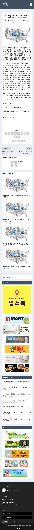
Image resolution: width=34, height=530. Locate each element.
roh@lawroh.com (9, 121)
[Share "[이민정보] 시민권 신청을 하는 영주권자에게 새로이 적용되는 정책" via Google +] (12, 133)
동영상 (11, 382)
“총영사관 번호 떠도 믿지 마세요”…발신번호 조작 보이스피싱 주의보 (17, 412)
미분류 (11, 402)
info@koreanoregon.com (14, 504)
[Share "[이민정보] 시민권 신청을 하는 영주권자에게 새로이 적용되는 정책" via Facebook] (6, 133)
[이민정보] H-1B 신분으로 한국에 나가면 (16, 266)
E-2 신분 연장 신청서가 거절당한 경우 (15, 244)
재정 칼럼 (12, 421)
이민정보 (26, 20)
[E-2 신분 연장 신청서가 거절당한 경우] (17, 233)
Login (5, 522)
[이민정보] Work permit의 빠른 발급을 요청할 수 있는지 (16, 220)
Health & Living (13, 389)
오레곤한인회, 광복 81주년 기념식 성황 (13, 406)
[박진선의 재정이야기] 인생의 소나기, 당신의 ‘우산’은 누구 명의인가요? (16, 419)
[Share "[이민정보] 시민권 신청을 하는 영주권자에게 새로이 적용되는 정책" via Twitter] (9, 133)
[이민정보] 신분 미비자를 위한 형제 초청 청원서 (16, 196)
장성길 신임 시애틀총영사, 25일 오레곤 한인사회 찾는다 (16, 394)
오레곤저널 (12, 20)
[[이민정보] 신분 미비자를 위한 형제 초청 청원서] (17, 185)
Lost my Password (14, 522)
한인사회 (12, 396)
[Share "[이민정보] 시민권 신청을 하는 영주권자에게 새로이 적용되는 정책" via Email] (15, 136)
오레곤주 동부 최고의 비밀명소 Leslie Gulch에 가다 (16, 381)
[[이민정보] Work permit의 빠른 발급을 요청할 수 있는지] (17, 209)
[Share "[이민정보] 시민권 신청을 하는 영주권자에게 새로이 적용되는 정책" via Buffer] (24, 133)
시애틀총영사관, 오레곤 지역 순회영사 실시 (14, 401)
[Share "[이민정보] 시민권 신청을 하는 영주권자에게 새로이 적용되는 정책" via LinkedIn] (21, 133)
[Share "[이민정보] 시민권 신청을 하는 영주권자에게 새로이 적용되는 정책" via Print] (18, 136)
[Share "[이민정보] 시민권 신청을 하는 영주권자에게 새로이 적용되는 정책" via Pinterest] (18, 133)
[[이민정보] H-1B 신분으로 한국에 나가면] (17, 256)
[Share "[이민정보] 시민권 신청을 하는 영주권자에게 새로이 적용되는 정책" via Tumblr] (15, 133)
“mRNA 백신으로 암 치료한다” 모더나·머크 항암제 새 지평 (16, 387)
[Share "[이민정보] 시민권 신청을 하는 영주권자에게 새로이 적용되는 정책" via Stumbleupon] (28, 133)
